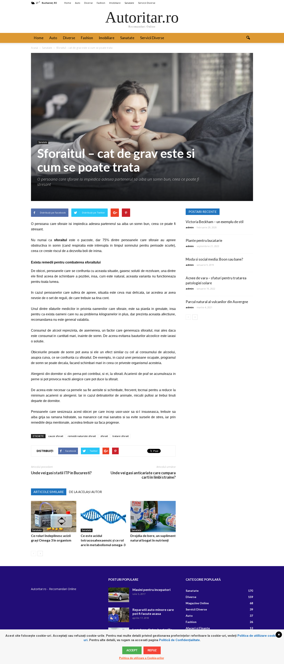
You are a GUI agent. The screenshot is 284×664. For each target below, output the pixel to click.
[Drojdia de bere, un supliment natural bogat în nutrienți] (153, 516)
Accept (131, 650)
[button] (248, 38)
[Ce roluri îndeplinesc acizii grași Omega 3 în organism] (53, 516)
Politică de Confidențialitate (179, 640)
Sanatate (129, 2)
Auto (77, 2)
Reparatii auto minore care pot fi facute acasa (153, 611)
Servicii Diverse (146, 2)
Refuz (152, 650)
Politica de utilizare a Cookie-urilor (141, 658)
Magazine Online (197, 603)
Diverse (88, 2)
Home (67, 2)
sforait (104, 436)
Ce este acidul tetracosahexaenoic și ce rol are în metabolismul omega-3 (103, 540)
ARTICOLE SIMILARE (48, 492)
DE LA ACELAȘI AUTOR (85, 492)
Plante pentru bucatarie (204, 240)
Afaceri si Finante (198, 628)
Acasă (34, 48)
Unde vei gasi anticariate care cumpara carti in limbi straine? (143, 475)
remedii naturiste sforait (82, 436)
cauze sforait (55, 436)
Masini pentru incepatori (151, 590)
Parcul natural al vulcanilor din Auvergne (217, 302)
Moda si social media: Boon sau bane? (214, 259)
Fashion (101, 2)
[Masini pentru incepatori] (118, 595)
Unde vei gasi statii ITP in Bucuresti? (61, 473)
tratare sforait (120, 436)
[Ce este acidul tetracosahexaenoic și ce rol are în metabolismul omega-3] (103, 516)
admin (190, 227)
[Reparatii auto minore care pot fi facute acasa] (118, 615)
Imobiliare (115, 2)
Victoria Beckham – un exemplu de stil (214, 222)
